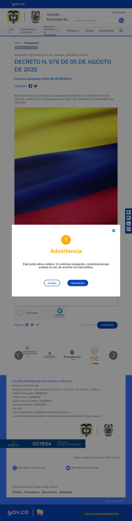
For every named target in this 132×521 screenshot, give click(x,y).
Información (77, 282)
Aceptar (52, 282)
